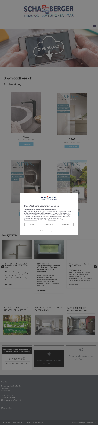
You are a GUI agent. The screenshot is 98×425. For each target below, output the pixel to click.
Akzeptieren (65, 225)
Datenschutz (44, 231)
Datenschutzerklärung (30, 220)
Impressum (53, 231)
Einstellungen (49, 225)
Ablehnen (32, 225)
